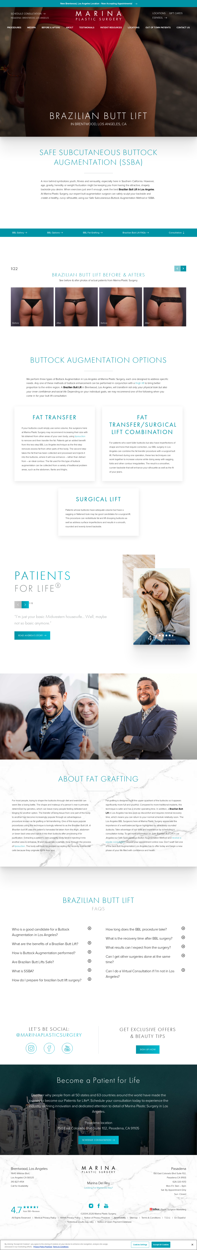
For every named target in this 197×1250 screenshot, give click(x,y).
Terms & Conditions (151, 1217)
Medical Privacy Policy (45, 1217)
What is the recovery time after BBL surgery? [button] (139, 938)
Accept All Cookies (161, 1244)
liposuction (80, 436)
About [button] (69, 27)
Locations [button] (133, 27)
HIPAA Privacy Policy (70, 1217)
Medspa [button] (31, 27)
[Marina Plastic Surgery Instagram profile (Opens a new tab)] (31, 1048)
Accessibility (120, 1217)
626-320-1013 (179, 1181)
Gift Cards (176, 13)
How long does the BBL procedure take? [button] (136, 929)
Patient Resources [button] (111, 27)
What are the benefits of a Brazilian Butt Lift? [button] (45, 943)
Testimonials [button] (86, 27)
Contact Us (183, 27)
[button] (177, 268)
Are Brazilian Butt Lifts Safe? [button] (33, 961)
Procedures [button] (14, 27)
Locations (159, 13)
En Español (180, 1217)
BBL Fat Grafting (91, 232)
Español (157, 17)
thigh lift (139, 383)
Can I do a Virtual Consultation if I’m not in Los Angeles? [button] (140, 973)
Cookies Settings (140, 1244)
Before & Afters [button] (51, 27)
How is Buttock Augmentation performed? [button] (43, 952)
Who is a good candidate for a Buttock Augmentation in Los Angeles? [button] (40, 932)
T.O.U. (167, 1217)
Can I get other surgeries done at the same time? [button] (138, 959)
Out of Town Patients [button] (158, 27)
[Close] (192, 1244)
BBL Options (53, 232)
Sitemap (134, 1217)
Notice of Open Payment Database (114, 1221)
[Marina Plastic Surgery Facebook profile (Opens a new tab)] (49, 1048)
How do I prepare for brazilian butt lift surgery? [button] (46, 979)
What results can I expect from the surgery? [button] (138, 947)
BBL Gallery (18, 232)
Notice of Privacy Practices (97, 1217)
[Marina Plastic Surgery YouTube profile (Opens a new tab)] (67, 1048)
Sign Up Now (148, 1049)
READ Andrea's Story (30, 635)
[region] (98, 1245)
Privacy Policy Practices (42, 1247)
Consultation (175, 232)
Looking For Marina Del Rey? (98, 1187)
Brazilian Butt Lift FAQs (134, 232)
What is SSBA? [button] (23, 970)
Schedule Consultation (26, 13)
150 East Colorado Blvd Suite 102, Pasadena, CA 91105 (98, 1128)
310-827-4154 (17, 1181)
